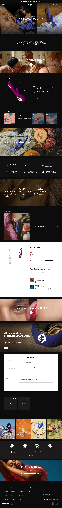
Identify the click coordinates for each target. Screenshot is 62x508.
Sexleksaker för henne (5, 436)
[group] (17, 118)
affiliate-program (6, 499)
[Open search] (53, 4)
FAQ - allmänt (12, 495)
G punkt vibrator (51, 436)
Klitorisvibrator (19, 436)
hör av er (12, 500)
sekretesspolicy (5, 495)
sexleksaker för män (21, 491)
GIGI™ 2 (51, 434)
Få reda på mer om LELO (31, 455)
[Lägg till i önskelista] (53, 247)
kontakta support (13, 487)
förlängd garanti (13, 491)
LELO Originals (12, 504)
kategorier (20, 487)
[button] (2, 4)
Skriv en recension (55, 365)
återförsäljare (5, 500)
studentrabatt (12, 503)
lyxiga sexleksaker (21, 495)
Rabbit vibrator (35, 436)
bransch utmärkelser (6, 491)
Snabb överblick (51, 288)
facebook (29, 491)
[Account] (56, 4)
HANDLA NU (45, 1)
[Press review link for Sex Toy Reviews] (10, 403)
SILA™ (19, 434)
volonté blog (30, 487)
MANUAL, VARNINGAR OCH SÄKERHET (38, 226)
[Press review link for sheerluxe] (24, 403)
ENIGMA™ (5, 434)
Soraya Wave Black (27, 381)
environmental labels (13, 499)
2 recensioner (11, 360)
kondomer (20, 499)
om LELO (5, 487)
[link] (7, 360)
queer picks (20, 500)
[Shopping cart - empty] (59, 4)
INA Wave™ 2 (37, 434)
